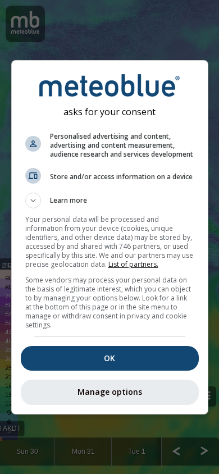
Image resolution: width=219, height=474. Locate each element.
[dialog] (109, 237)
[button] (109, 200)
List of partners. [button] (133, 264)
